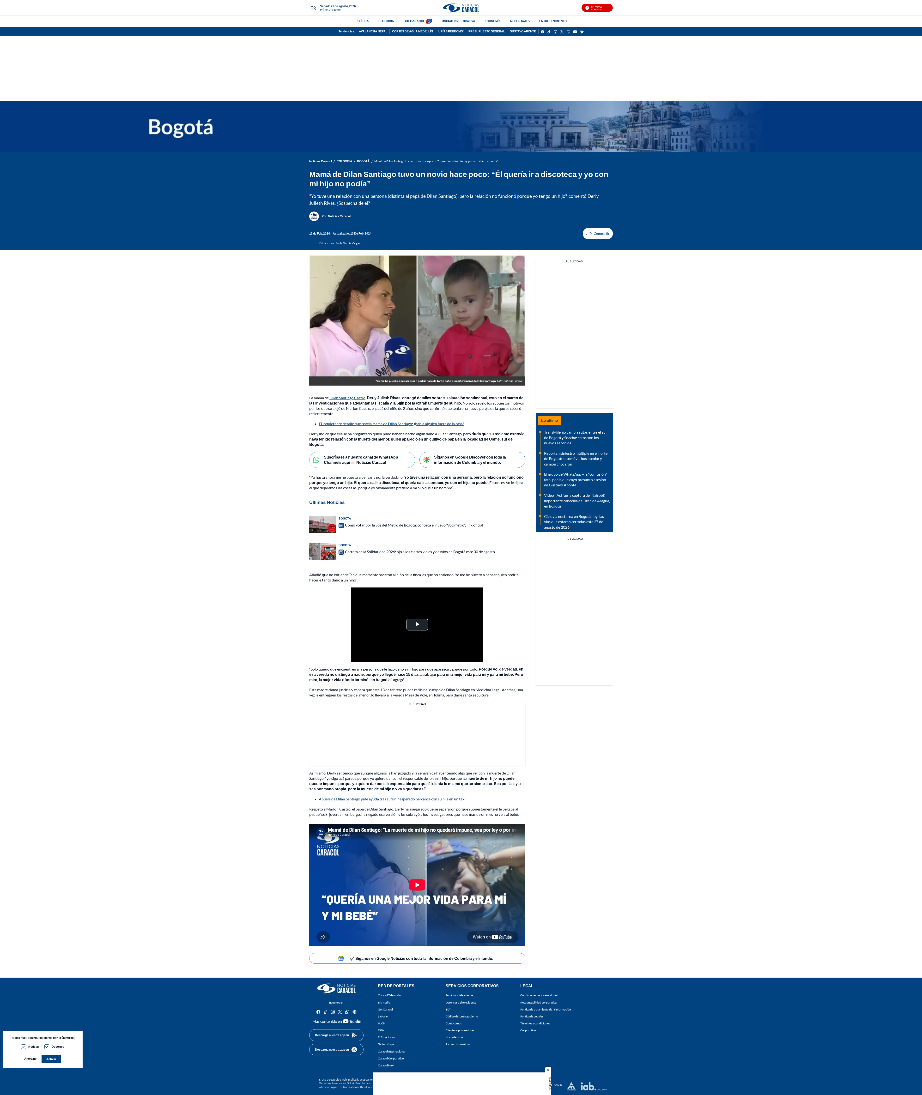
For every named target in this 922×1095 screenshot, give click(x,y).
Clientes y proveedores (460, 1030)
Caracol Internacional (391, 1051)
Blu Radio (384, 1002)
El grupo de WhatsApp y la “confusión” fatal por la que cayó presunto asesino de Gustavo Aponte (575, 479)
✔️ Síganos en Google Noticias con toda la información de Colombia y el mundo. (421, 958)
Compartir (598, 233)
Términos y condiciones (535, 1023)
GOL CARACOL (414, 21)
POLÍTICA (362, 21)
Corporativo (528, 1030)
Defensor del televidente (461, 1002)
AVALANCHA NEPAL (373, 31)
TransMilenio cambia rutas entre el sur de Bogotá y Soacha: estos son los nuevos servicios (575, 437)
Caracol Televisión (389, 995)
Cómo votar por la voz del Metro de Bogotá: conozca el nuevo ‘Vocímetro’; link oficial (414, 525)
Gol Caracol (385, 1009)
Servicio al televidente (459, 995)
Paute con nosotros (458, 1044)
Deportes (58, 1046)
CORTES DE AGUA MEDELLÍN (412, 31)
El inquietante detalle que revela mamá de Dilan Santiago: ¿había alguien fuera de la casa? (391, 423)
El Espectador (386, 1037)
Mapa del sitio (454, 1037)
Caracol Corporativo (391, 1058)
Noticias (34, 1046)
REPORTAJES (520, 21)
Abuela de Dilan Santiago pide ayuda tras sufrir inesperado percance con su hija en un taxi (392, 799)
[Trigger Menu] (313, 8)
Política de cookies (531, 1016)
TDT (448, 1009)
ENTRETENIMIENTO (553, 21)
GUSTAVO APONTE (523, 31)
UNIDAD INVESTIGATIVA (458, 21)
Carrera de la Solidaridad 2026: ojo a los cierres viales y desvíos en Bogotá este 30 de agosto (420, 551)
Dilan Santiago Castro (347, 397)
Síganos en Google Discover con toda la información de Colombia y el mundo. (470, 460)
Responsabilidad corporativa (538, 1002)
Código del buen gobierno (462, 1016)
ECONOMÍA (493, 21)
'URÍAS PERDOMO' (451, 31)
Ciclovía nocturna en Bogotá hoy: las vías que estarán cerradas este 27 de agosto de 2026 (574, 521)
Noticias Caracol (320, 161)
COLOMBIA (386, 21)
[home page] (461, 8)
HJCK (381, 1023)
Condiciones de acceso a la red (539, 995)
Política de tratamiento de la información (545, 1009)
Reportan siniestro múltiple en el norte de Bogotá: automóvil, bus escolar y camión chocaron (575, 458)
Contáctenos (454, 1023)
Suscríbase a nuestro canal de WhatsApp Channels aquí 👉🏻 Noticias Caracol (361, 460)
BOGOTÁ (363, 161)
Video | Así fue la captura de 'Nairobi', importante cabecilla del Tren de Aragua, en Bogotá (577, 500)
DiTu (381, 1030)
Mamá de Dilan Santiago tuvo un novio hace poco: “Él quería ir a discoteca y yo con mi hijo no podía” (436, 161)
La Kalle (383, 1016)
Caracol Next (386, 1065)
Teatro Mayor (386, 1044)
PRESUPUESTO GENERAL (486, 31)
